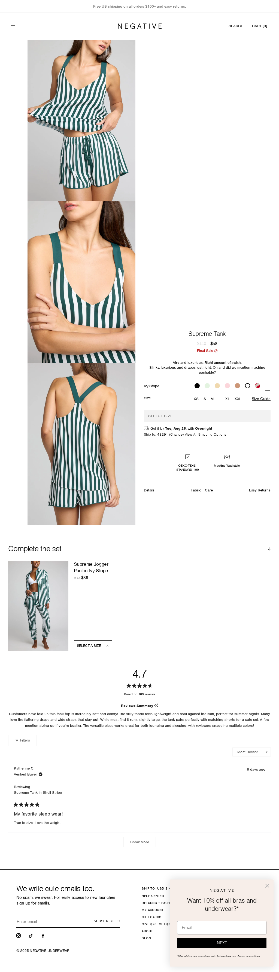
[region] (139, 6)
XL (227, 398)
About (147, 931)
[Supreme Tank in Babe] (227, 386)
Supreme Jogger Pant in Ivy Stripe (91, 567)
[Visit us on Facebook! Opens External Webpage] (43, 935)
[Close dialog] (267, 886)
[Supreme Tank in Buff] (237, 386)
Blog (146, 938)
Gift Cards (152, 917)
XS (197, 399)
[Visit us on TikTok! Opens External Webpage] (31, 935)
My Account (152, 910)
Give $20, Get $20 (157, 924)
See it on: (118, 53)
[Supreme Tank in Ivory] (247, 386)
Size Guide (261, 398)
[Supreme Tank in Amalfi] (257, 386)
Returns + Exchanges (161, 903)
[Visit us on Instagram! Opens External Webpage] (19, 935)
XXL (239, 399)
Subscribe (104, 921)
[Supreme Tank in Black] (197, 386)
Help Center (153, 895)
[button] (24, 26)
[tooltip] (156, 706)
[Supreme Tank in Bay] (207, 386)
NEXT (222, 943)
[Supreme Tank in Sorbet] (217, 386)
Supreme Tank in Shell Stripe (38, 792)
